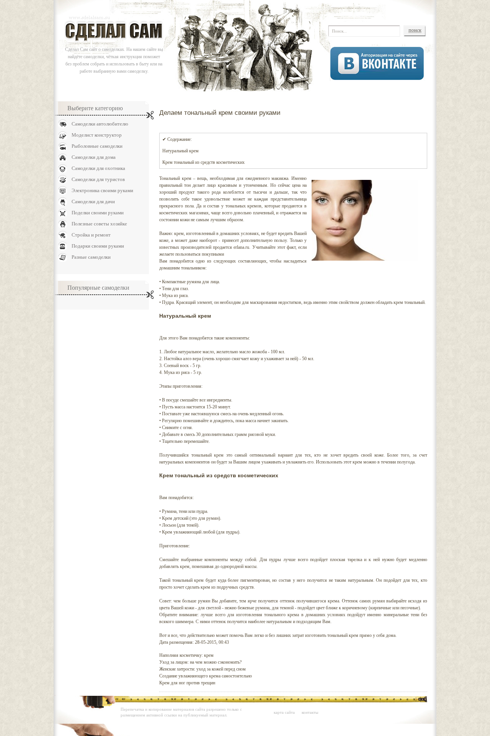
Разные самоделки (91, 257)
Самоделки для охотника (98, 168)
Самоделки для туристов (98, 179)
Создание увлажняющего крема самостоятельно (205, 676)
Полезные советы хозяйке (99, 224)
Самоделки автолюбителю (100, 124)
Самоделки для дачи (93, 201)
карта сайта (284, 712)
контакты (310, 712)
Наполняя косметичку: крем (186, 655)
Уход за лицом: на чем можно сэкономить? (200, 662)
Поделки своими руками (98, 212)
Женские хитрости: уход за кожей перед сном (202, 669)
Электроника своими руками (102, 190)
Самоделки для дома (94, 157)
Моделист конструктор (97, 135)
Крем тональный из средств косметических (203, 162)
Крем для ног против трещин (187, 682)
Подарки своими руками (98, 246)
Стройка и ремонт (91, 235)
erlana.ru (241, 247)
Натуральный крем (180, 150)
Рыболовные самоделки (97, 146)
